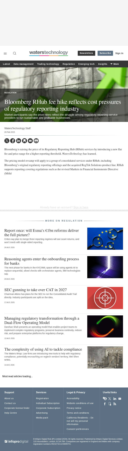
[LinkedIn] (18, 140)
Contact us (10, 403)
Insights (102, 64)
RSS (115, 404)
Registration (42, 398)
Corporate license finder (17, 408)
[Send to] (30, 140)
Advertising (42, 412)
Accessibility (73, 398)
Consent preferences (78, 429)
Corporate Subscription (48, 408)
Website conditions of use (80, 403)
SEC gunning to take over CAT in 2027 (35, 289)
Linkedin (115, 399)
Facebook (105, 404)
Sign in (119, 53)
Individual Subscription (48, 403)
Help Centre (10, 412)
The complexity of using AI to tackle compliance (43, 349)
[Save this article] (24, 140)
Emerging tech (86, 64)
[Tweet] (6, 140)
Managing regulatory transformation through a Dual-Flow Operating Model (41, 320)
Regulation (69, 64)
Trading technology (48, 64)
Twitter (110, 399)
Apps (110, 404)
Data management (24, 64)
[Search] (14, 53)
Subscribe (105, 53)
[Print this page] (36, 140)
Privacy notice (74, 408)
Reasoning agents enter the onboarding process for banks (41, 261)
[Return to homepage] (48, 55)
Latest (6, 64)
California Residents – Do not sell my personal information (80, 421)
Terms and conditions (78, 412)
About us (9, 398)
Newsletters (86, 53)
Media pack (42, 417)
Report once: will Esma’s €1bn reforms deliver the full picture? (41, 232)
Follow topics (105, 399)
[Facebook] (12, 140)
